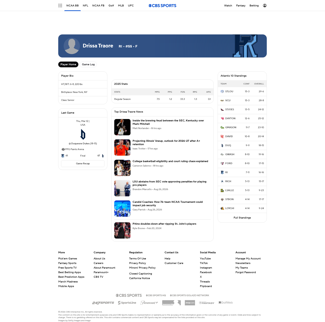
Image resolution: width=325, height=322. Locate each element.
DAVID (229, 136)
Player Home (68, 64)
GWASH (229, 154)
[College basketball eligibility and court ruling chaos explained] (122, 168)
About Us (99, 258)
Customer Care (174, 263)
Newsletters (242, 263)
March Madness (68, 281)
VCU (228, 100)
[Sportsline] (127, 302)
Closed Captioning (140, 273)
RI (226, 172)
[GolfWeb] (226, 302)
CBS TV (98, 277)
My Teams (241, 267)
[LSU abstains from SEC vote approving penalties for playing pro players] (122, 188)
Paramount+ (101, 272)
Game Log (88, 64)
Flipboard (206, 286)
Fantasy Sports (67, 263)
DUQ (228, 145)
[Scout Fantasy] (207, 302)
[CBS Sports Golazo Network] (189, 295)
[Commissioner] (171, 301)
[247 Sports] (103, 302)
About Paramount (104, 267)
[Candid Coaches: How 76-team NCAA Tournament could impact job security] (122, 208)
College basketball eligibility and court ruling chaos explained (170, 161)
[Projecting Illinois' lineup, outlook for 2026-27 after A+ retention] (122, 147)
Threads (205, 281)
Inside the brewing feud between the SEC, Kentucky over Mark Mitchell (168, 122)
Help (167, 258)
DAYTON (230, 118)
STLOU (229, 91)
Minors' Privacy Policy (142, 267)
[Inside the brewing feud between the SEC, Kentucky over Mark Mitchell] (122, 127)
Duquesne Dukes (80, 143)
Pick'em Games (67, 258)
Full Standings (242, 217)
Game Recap (83, 163)
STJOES (229, 109)
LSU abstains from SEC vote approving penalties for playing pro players (170, 183)
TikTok (204, 263)
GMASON (230, 127)
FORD (228, 163)
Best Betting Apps (69, 272)
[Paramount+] (149, 302)
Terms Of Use (137, 258)
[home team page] (82, 134)
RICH (228, 181)
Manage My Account (248, 258)
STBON (229, 199)
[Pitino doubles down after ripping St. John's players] (122, 230)
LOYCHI (229, 208)
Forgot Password (245, 272)
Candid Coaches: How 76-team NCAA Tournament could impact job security (168, 203)
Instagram (206, 267)
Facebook (206, 272)
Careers (98, 263)
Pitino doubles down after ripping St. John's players (164, 224)
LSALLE (229, 190)
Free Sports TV (67, 267)
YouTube (205, 258)
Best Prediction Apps (71, 277)
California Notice (139, 278)
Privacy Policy (137, 263)
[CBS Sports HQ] (156, 295)
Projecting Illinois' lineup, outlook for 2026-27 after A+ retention (166, 142)
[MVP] (190, 301)
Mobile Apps (66, 286)
